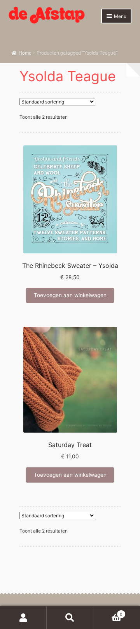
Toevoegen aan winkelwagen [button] (70, 295)
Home (25, 53)
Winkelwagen (107, 612)
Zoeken (70, 617)
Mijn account (23, 617)
